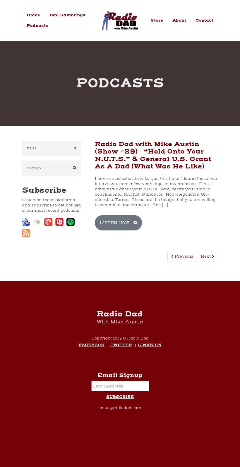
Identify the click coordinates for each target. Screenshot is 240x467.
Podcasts (37, 25)
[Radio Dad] (120, 21)
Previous (183, 256)
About (179, 20)
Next (206, 256)
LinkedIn (150, 345)
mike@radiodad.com (120, 408)
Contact (204, 20)
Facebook (91, 345)
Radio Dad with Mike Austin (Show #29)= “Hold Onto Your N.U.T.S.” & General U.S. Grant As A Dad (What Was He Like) (153, 155)
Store (156, 20)
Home (33, 15)
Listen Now (115, 222)
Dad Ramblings (67, 15)
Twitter (121, 345)
